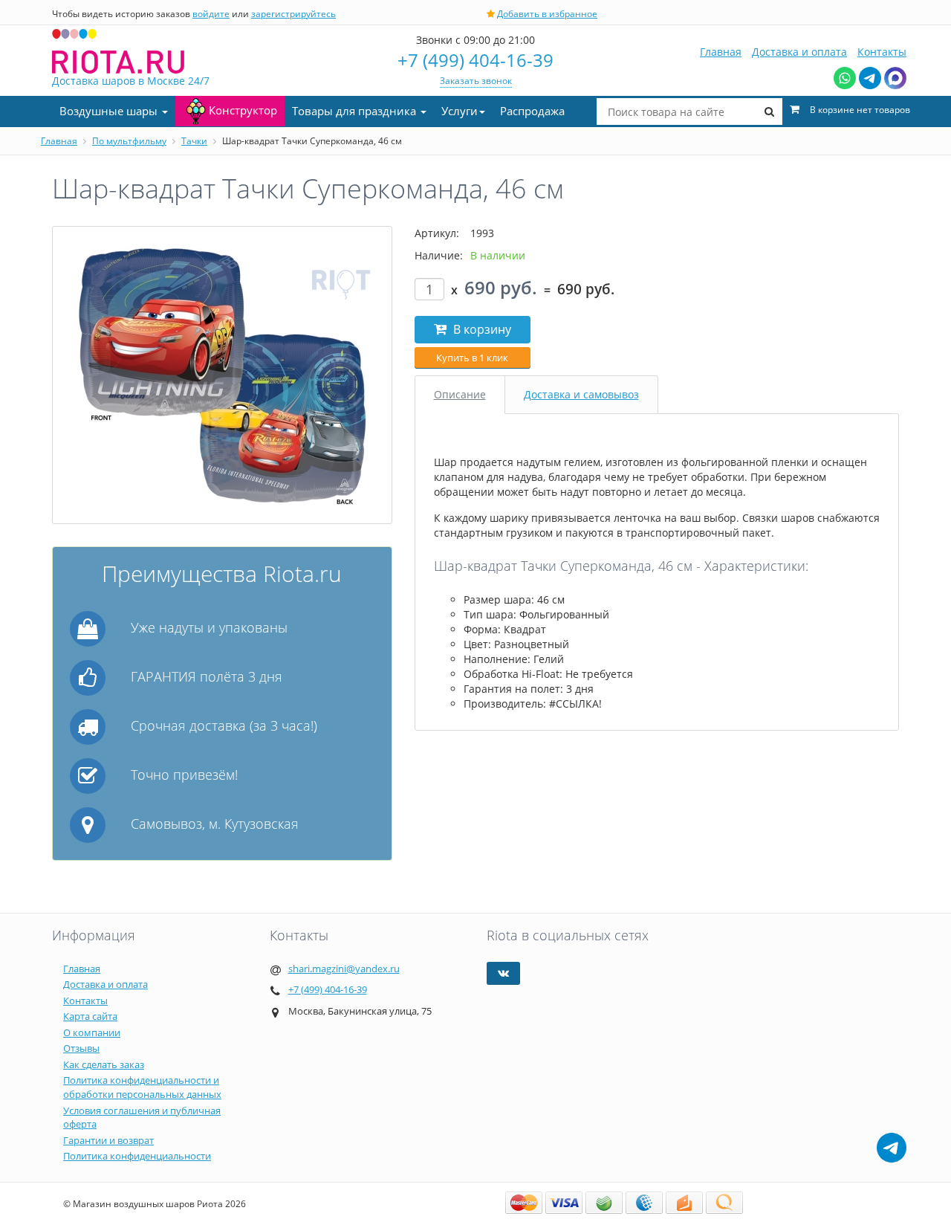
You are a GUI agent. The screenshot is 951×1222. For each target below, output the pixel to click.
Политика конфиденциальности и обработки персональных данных (142, 1087)
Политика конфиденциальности (137, 1156)
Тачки (194, 141)
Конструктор (243, 110)
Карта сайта (90, 1016)
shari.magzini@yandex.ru (344, 968)
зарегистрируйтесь (293, 13)
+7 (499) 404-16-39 (475, 60)
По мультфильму (129, 141)
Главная (720, 52)
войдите (211, 13)
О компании (91, 1032)
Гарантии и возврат (108, 1140)
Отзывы (81, 1048)
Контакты (881, 52)
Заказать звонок (476, 80)
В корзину (480, 329)
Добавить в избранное (547, 13)
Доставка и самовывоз (581, 394)
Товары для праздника (355, 110)
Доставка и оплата (799, 52)
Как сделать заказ (103, 1064)
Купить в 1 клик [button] (472, 357)
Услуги (459, 110)
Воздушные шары (109, 110)
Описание (460, 394)
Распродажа (532, 110)
